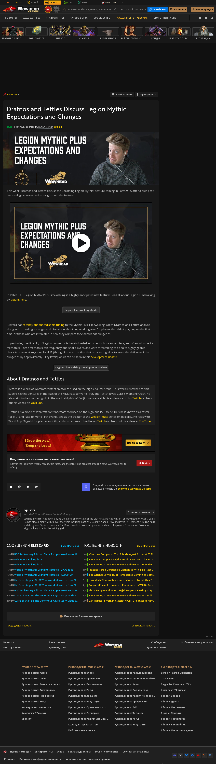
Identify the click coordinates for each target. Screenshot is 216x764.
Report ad (209, 636)
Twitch (136, 398)
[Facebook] (19, 487)
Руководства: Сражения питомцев (89, 707)
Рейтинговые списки (81, 730)
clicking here (18, 299)
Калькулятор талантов (36, 707)
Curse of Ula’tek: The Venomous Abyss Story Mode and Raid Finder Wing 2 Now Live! (46, 600)
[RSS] (204, 755)
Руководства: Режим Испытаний (89, 718)
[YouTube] (198, 755)
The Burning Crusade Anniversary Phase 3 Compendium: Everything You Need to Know (122, 564)
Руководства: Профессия (38, 695)
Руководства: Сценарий (83, 713)
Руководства (79, 17)
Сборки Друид (170, 701)
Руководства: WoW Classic (132, 667)
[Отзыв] (205, 17)
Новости (11, 17)
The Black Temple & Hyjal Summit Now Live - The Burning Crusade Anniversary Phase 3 (122, 559)
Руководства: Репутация (84, 701)
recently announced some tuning (43, 325)
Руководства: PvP (125, 707)
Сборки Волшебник (173, 724)
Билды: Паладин (171, 713)
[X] (180, 755)
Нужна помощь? (20, 751)
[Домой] (22, 9)
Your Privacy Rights (106, 751)
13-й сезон (167, 678)
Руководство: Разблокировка (133, 672)
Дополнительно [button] (165, 17)
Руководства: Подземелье (85, 684)
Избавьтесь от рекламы (132, 17)
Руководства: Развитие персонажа (43, 684)
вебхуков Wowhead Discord (134, 488)
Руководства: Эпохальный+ (39, 690)
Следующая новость (143, 625)
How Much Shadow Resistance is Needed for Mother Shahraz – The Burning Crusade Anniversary (122, 580)
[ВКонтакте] (210, 755)
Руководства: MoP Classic (86, 667)
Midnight (27, 718)
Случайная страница (136, 751)
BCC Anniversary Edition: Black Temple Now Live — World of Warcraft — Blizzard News (46, 554)
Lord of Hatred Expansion (176, 672)
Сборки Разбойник (173, 718)
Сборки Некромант (173, 707)
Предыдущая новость (19, 625)
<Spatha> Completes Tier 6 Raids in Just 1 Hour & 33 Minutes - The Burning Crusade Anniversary (122, 554)
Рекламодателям (79, 751)
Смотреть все (70, 545)
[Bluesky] (11, 487)
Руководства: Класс (34, 672)
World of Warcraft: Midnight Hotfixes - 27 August (43, 569)
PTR (56, 9)
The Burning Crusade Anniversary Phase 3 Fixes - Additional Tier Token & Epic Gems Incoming (122, 595)
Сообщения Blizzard (28, 545)
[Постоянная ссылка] (36, 487)
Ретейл (35, 2)
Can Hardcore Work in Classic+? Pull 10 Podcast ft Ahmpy (122, 600)
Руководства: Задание (83, 695)
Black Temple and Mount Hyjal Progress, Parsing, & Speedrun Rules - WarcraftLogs (122, 590)
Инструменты (12, 647)
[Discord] (174, 755)
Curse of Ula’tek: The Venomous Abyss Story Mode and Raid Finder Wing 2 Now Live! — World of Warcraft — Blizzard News (46, 595)
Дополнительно (157, 647)
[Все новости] (7, 3)
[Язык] (211, 17)
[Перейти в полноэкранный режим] (194, 17)
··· (93, 2)
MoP (85, 2)
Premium (9, 759)
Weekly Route (99, 417)
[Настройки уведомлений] (199, 17)
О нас (60, 751)
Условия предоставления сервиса (88, 759)
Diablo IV (110, 2)
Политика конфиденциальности (40, 759)
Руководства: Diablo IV (176, 667)
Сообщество (102, 17)
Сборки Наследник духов (177, 730)
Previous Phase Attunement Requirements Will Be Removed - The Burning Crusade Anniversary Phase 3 (122, 585)
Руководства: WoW (35, 667)
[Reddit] (28, 487)
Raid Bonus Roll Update (28, 559)
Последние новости (103, 545)
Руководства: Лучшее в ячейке (134, 678)
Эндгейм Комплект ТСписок (178, 684)
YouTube (36, 403)
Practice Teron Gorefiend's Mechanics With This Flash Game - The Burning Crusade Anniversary (122, 569)
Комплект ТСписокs (173, 690)
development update (104, 357)
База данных (31, 17)
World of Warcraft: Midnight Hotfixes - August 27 (43, 574)
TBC (70, 2)
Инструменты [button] (55, 17)
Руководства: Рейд (34, 701)
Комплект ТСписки (34, 713)
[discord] (86, 487)
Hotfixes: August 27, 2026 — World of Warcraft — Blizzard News (46, 580)
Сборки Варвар (170, 695)
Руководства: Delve (34, 678)
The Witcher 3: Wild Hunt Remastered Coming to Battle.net (122, 574)
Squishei (58, 127)
